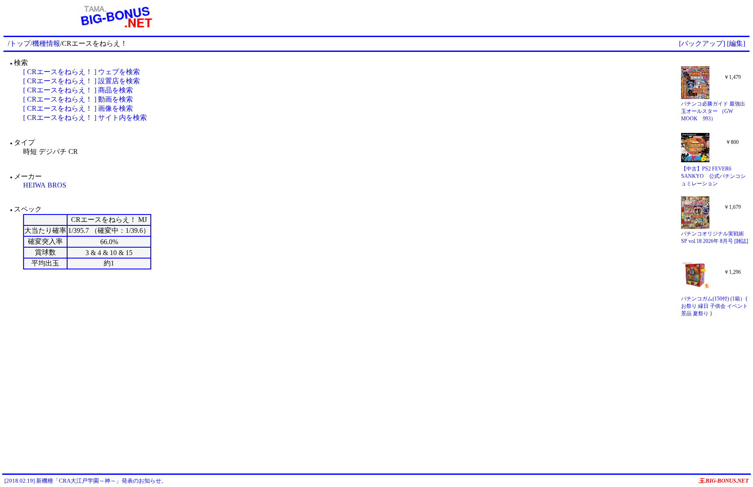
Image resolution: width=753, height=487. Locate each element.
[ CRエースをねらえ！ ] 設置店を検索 (81, 81)
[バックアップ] (702, 43)
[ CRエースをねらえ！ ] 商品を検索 (78, 90)
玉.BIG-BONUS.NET (724, 480)
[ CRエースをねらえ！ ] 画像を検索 (78, 108)
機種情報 (46, 43)
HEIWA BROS (44, 185)
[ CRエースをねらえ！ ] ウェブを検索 (81, 71)
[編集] (736, 43)
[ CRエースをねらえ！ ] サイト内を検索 (85, 117)
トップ (20, 43)
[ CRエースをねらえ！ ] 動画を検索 (78, 99)
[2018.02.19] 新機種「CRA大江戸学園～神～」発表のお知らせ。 (85, 480)
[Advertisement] (488, 16)
